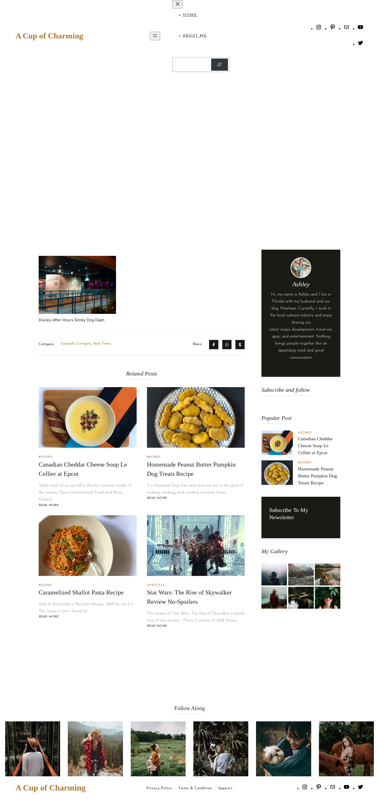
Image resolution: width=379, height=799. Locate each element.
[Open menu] (155, 36)
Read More (49, 505)
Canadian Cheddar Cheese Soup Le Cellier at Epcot (315, 445)
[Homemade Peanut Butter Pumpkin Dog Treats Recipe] (196, 417)
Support (225, 788)
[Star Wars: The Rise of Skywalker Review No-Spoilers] (196, 545)
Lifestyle (156, 585)
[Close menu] (177, 4)
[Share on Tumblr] (240, 344)
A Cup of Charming (49, 35)
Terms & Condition (195, 788)
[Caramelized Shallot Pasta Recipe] (88, 545)
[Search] (219, 65)
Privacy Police (159, 788)
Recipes (45, 457)
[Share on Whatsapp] (227, 344)
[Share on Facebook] (213, 344)
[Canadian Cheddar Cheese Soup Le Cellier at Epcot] (88, 417)
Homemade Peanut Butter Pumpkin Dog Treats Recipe (317, 475)
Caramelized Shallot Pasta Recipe (81, 592)
